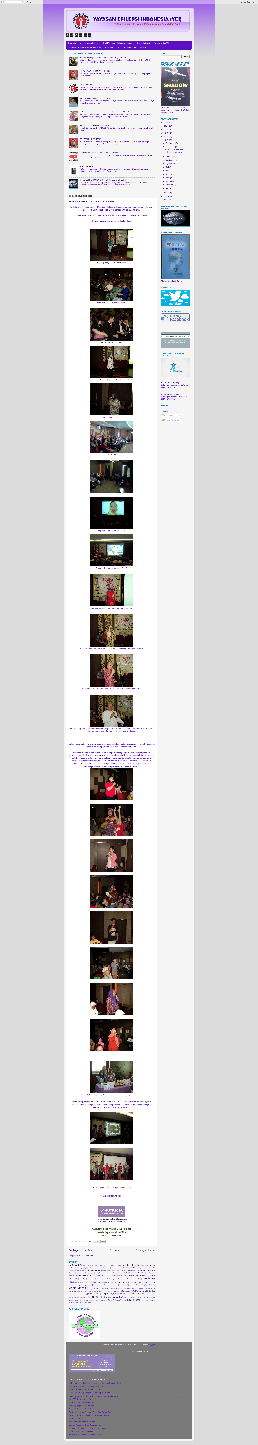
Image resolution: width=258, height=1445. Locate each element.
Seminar (93, 1296)
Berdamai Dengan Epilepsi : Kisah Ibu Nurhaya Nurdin (103, 58)
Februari (170, 185)
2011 (166, 196)
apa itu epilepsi (129, 1265)
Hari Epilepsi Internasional (101, 1275)
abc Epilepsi (74, 1265)
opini (134, 1288)
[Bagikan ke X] (99, 1241)
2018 (166, 122)
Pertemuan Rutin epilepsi (77, 1294)
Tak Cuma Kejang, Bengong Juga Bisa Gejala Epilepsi (91, 1412)
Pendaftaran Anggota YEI (77, 1291)
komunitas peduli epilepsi (80, 1285)
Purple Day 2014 (137, 1294)
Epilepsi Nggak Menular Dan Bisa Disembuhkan (89, 1386)
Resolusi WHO (80, 1297)
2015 (166, 133)
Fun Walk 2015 (137, 1273)
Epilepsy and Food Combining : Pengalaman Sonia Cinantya (105, 112)
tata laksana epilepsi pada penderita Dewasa (90, 1300)
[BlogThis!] (96, 1241)
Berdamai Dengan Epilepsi (80, 1268)
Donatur (81, 1273)
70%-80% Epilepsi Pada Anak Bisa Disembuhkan (89, 1415)
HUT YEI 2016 (73, 1279)
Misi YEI (105, 1288)
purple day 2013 (121, 1294)
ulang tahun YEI (77, 1303)
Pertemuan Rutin (143, 1291)
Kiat (126, 1282)
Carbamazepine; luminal (76, 1270)
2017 (166, 126)
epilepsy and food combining (107, 1273)
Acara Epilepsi (87, 1265)
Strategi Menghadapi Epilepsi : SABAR (96, 98)
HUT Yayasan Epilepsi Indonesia (138, 1275)
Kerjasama (105, 1282)
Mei (167, 174)
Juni (168, 171)
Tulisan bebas (133, 1300)
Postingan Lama (145, 1250)
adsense (106, 1265)
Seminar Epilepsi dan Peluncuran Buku (91, 201)
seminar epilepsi (113, 1297)
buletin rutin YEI (132, 1268)
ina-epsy (81, 1241)
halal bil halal (82, 1275)
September (171, 160)
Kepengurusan (93, 1282)
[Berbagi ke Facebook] (101, 1241)
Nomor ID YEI (115, 1288)
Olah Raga (126, 1288)
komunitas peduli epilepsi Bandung (104, 1285)
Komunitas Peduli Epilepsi (134, 47)
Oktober (169, 157)
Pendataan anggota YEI (95, 1291)
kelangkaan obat (79, 1282)
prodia (89, 1294)
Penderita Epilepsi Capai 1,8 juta (82, 1409)
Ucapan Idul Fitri (149, 1300)
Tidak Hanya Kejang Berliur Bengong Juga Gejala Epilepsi (93, 1396)
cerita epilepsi (93, 1270)
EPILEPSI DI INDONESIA (90, 139)
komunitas (134, 1282)
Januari (169, 188)
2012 (166, 193)
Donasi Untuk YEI (162, 43)
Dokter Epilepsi (143, 43)
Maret (168, 181)
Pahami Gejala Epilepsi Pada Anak (94, 126)
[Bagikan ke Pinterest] (104, 1241)
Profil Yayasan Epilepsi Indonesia (117, 43)
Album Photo (116, 1265)
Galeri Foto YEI (112, 47)
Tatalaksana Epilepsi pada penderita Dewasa (99, 153)
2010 (166, 200)
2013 (166, 140)
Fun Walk (124, 1273)
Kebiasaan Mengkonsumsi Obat (130, 1279)
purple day (107, 1294)
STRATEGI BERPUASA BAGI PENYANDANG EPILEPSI (103, 180)
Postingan (168, 415)
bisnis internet (98, 1268)
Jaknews (91, 1279)
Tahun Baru (141, 1297)
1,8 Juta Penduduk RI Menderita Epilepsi (86, 1389)
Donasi (71, 1273)
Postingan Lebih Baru (81, 1250)
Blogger (151, 1345)
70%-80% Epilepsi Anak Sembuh (82, 1399)
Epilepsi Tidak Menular (78, 1419)
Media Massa (77, 1288)
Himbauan (117, 1275)
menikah (95, 1288)
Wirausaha (88, 1302)
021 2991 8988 (114, 1236)
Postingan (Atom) (86, 1256)
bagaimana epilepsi (147, 1265)
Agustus (169, 164)
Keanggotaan (113, 1279)
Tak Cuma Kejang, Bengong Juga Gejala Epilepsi (89, 1393)
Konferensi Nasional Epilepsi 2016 (141, 1285)
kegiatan (149, 1278)
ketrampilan (116, 1282)
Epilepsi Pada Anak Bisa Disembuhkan (85, 1425)
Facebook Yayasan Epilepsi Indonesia (84, 47)
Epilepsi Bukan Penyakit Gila (81, 1431)
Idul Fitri (83, 1279)
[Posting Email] (89, 1241)
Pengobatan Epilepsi (112, 1291)
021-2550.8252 (103, 1221)
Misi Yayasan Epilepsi (89, 43)
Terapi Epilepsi (86, 85)
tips (123, 1300)
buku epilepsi (117, 1268)
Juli (167, 167)
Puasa (97, 1294)
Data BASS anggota (129, 1270)
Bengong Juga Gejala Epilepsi (81, 1406)
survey (126, 1297)
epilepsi (90, 1273)
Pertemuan (127, 1291)
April (168, 178)
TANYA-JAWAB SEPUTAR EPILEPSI (95, 71)
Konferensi (122, 1285)
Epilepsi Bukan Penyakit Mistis (81, 1402)
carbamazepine (147, 1268)
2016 (166, 129)
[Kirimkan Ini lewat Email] (94, 1241)
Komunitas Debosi (148, 1282)
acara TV (98, 1265)
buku (107, 1268)
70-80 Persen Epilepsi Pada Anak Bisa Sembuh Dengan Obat (95, 1383)
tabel (132, 1297)
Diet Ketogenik (145, 1270)
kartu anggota (101, 1279)
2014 (166, 137)
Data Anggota (116, 1270)
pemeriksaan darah (145, 1288)
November (170, 147)
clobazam (105, 1270)
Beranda (72, 43)
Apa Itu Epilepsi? (87, 166)
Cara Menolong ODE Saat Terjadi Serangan (87, 1428)
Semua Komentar (171, 420)
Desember (170, 143)
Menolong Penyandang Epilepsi (82, 1422)
